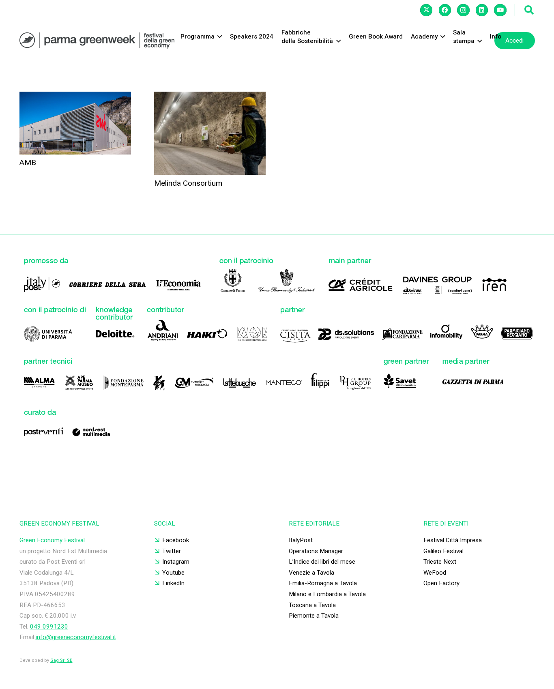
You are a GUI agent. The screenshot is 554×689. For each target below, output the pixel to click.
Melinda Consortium (188, 183)
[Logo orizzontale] (96, 40)
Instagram (175, 561)
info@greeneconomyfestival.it (76, 637)
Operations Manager (316, 551)
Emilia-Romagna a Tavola (323, 583)
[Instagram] (463, 10)
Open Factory (441, 583)
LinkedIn (173, 583)
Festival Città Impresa (452, 540)
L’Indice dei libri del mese (322, 561)
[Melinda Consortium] (210, 133)
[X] (426, 10)
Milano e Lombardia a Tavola (327, 594)
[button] (529, 10)
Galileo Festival (443, 551)
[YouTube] (500, 10)
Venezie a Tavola (311, 572)
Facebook (175, 540)
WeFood (434, 572)
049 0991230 (49, 626)
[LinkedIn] (482, 10)
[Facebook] (445, 10)
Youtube (173, 572)
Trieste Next (439, 561)
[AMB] (75, 123)
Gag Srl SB (61, 660)
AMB (27, 162)
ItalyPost (301, 540)
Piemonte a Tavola (314, 615)
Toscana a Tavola (312, 605)
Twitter (171, 551)
